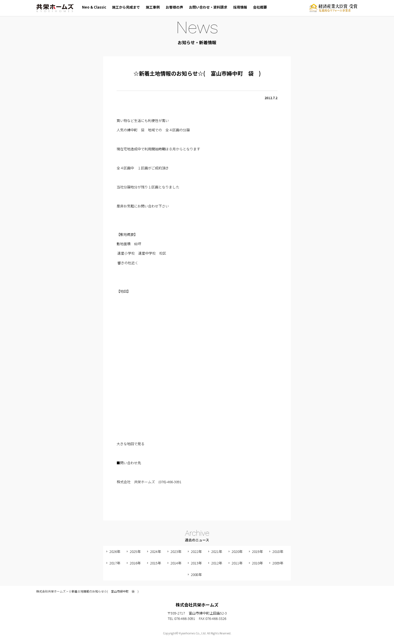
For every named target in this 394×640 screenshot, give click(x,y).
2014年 (175, 562)
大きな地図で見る (130, 443)
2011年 (237, 562)
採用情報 (240, 7)
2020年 (237, 551)
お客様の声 (174, 7)
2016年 (135, 562)
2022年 (196, 551)
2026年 (114, 551)
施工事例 (153, 7)
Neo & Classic (94, 7)
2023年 (175, 551)
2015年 (155, 562)
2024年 (155, 551)
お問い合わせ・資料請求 (208, 7)
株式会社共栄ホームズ (55, 8)
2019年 (257, 551)
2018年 (277, 551)
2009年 (277, 562)
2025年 (135, 551)
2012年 (216, 562)
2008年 (196, 574)
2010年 (257, 562)
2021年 (216, 551)
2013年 (196, 562)
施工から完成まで (126, 7)
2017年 (114, 562)
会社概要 (260, 7)
